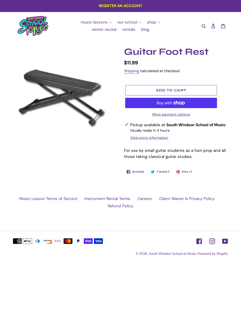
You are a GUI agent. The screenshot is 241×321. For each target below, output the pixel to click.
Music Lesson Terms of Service (48, 198)
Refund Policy (120, 205)
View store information (149, 137)
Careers (144, 198)
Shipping (131, 70)
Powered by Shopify (212, 253)
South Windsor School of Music (172, 253)
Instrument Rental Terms (107, 198)
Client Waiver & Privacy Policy (187, 198)
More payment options (171, 114)
